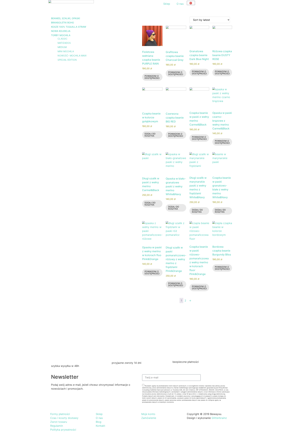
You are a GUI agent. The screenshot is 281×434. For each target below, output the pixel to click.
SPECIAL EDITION (67, 59)
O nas (180, 3)
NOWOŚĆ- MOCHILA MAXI (72, 55)
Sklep (166, 3)
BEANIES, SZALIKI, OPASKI (65, 18)
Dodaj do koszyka (150, 134)
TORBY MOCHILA (60, 35)
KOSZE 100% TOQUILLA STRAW (68, 26)
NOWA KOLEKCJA (60, 31)
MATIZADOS (64, 42)
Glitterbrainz (219, 418)
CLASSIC (62, 38)
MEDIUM (62, 47)
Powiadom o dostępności (152, 77)
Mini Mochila (66, 51)
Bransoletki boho (62, 22)
